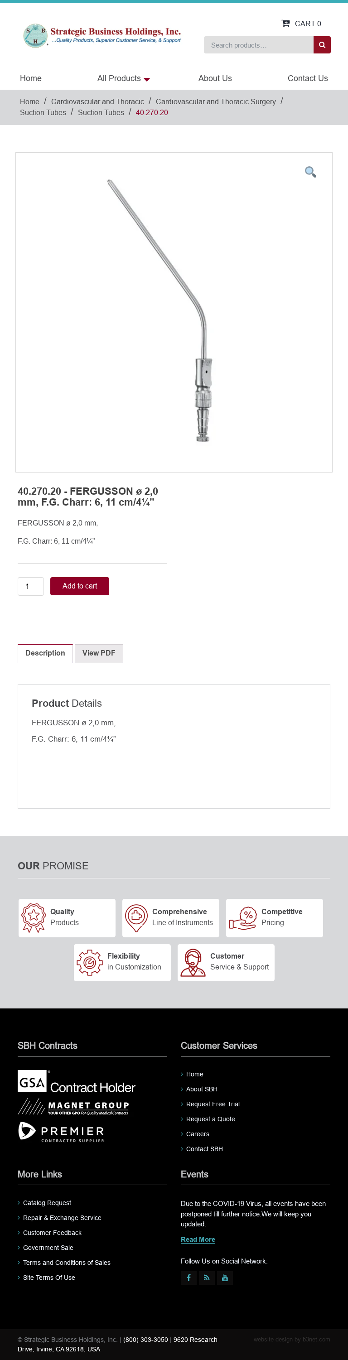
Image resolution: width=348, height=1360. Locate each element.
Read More (198, 1240)
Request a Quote (210, 1119)
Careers (197, 1134)
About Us (215, 78)
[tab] (45, 653)
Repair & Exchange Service (62, 1217)
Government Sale (48, 1247)
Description (45, 653)
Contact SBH (204, 1149)
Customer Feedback (52, 1232)
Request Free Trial (213, 1104)
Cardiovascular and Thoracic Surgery (216, 102)
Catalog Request (47, 1202)
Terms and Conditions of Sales (67, 1262)
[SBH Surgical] (102, 35)
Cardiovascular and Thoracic (97, 102)
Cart (308, 24)
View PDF (99, 653)
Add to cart (80, 586)
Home (31, 78)
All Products (119, 78)
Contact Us (308, 78)
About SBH (202, 1089)
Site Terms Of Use (49, 1277)
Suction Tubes (43, 112)
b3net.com (316, 1339)
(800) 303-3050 (145, 1339)
